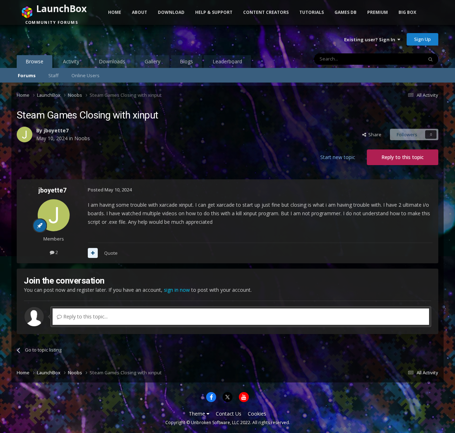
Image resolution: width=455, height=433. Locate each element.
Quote (111, 253)
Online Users (85, 75)
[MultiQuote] (93, 253)
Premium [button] (377, 12)
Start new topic (337, 157)
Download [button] (171, 12)
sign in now (177, 289)
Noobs (82, 138)
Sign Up (422, 39)
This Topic (402, 59)
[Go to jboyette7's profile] (24, 134)
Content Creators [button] (266, 12)
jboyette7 (56, 130)
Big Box (407, 12)
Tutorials (311, 12)
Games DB (345, 12)
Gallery (152, 61)
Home (114, 12)
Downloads (112, 61)
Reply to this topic (402, 157)
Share (373, 134)
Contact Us (228, 413)
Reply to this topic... (85, 316)
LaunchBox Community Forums (74, 39)
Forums (27, 75)
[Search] (430, 59)
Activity (71, 61)
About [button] (139, 12)
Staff (53, 75)
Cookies (257, 413)
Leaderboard (227, 61)
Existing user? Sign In (370, 39)
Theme (198, 413)
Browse (34, 61)
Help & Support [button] (213, 12)
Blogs (186, 61)
